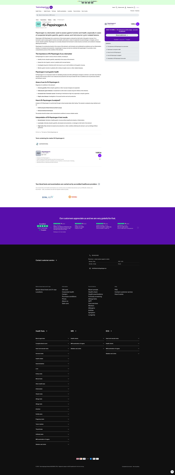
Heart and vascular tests (42, 348)
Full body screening (95, 296)
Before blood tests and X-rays (46, 290)
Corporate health (68, 292)
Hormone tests (39, 353)
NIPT (90, 301)
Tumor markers (39, 424)
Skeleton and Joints (41, 444)
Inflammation (39, 389)
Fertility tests (39, 414)
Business (137, 10)
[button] (87, 15)
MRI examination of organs (43, 439)
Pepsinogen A (111, 23)
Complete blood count (41, 343)
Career (64, 294)
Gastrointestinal (43, 143)
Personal (132, 10)
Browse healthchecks (121, 35)
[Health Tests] (46, 331)
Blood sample (93, 290)
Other (54, 19)
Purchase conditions (69, 296)
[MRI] (75, 331)
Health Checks (47, 11)
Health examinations (61, 11)
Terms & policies (136, 466)
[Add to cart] (137, 24)
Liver (37, 368)
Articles (91, 310)
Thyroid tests (39, 429)
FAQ (116, 290)
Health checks (39, 358)
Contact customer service (124, 292)
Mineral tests (39, 378)
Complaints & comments (127, 466)
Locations (70, 11)
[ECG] (111, 331)
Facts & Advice (76, 11)
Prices (64, 299)
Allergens (91, 308)
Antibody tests (39, 434)
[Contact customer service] (56, 260)
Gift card (65, 290)
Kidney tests (39, 373)
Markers (49, 19)
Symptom (91, 312)
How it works (85, 11)
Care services (93, 303)
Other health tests (40, 383)
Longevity (91, 315)
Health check (92, 292)
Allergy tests (92, 299)
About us (65, 301)
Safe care (65, 303)
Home (37, 19)
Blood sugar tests (40, 338)
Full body (54, 11)
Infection (38, 409)
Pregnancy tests (40, 419)
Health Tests (39, 11)
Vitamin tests (39, 394)
